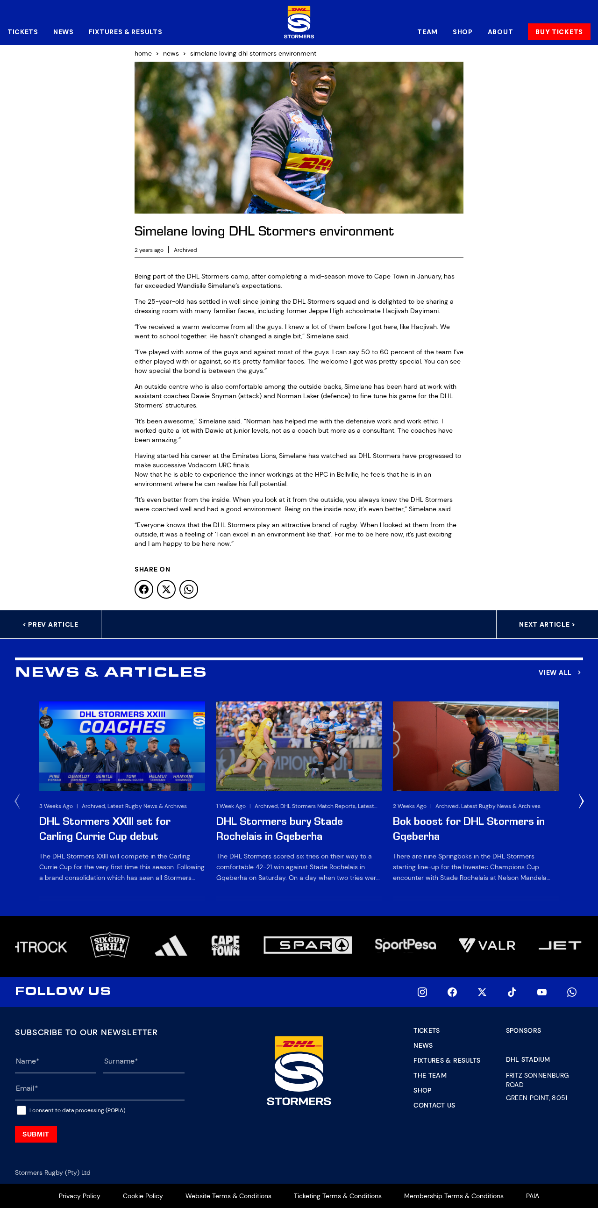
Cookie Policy (143, 1196)
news (171, 53)
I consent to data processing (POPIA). (77, 1110)
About (500, 32)
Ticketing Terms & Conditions (338, 1196)
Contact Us (434, 1105)
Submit (36, 1134)
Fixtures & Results (126, 32)
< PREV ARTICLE (50, 624)
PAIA (532, 1196)
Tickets (22, 32)
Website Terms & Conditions (228, 1196)
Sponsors (523, 1030)
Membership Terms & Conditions (454, 1196)
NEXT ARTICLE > (547, 624)
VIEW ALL (555, 672)
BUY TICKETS (559, 32)
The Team (430, 1075)
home (143, 53)
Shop (463, 32)
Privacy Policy (79, 1196)
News (63, 32)
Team (427, 32)
